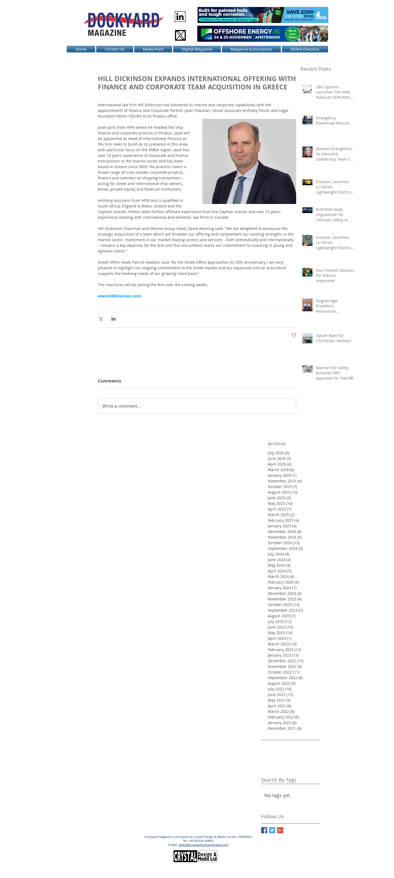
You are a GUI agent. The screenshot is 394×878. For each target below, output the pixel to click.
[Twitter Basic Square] (272, 830)
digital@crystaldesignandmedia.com (203, 845)
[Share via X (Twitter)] (100, 318)
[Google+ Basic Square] (280, 830)
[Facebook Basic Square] (264, 830)
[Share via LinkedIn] (113, 318)
